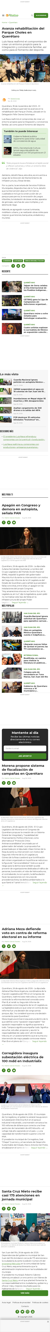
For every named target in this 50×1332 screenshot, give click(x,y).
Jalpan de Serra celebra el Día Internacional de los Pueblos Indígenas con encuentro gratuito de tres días (35, 290)
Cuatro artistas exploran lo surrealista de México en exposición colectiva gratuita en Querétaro (36, 331)
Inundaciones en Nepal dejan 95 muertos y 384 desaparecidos (29, 399)
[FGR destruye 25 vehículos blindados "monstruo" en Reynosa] (6, 419)
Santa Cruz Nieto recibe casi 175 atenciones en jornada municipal (22, 1195)
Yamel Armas (15, 98)
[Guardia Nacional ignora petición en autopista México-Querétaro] (6, 382)
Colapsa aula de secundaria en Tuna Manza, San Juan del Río (36, 674)
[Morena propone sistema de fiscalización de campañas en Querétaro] (25, 801)
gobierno (7, 261)
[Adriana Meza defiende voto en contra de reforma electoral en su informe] (25, 965)
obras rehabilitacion (34, 261)
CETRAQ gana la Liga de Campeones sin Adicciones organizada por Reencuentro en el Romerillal (36, 304)
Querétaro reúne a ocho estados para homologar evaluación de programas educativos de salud (36, 318)
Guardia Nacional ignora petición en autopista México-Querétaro (28, 382)
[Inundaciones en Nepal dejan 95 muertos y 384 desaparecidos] (6, 400)
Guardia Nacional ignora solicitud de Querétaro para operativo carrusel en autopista (36, 619)
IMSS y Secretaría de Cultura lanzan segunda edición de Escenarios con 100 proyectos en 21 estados (29, 151)
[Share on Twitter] (18, 266)
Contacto (25, 1306)
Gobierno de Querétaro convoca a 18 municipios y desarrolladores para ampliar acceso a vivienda (35, 692)
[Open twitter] (22, 1312)
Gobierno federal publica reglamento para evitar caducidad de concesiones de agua (29, 138)
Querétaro (13, 23)
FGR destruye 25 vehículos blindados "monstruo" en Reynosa (26, 419)
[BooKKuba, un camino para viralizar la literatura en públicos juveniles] (12, 659)
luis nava (18, 261)
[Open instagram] (27, 1312)
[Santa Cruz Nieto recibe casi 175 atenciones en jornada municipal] (25, 1227)
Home (4, 23)
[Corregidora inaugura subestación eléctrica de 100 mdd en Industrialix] (25, 1089)
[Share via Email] (23, 266)
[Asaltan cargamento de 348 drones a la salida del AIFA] (6, 410)
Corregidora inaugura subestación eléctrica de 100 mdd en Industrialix (22, 1057)
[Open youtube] (33, 1312)
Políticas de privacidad (21, 1303)
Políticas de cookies (40, 1303)
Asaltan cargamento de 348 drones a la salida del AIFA (27, 409)
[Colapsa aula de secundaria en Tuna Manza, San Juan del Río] (12, 673)
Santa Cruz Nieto (10, 1280)
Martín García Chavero (12, 518)
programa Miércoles (11, 1264)
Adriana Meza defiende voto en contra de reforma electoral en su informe (24, 933)
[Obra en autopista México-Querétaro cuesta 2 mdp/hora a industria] (12, 631)
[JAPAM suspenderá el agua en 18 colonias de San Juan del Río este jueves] (6, 391)
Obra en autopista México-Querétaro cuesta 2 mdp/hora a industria (34, 633)
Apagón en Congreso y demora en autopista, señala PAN (21, 509)
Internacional (31, 655)
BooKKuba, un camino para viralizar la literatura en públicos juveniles (35, 661)
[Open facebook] (17, 1312)
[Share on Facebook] (13, 266)
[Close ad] (48, 1321)
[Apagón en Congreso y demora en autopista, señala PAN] (25, 541)
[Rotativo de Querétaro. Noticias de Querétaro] (18, 15)
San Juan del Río (32, 613)
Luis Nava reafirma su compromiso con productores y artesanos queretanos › (21, 445)
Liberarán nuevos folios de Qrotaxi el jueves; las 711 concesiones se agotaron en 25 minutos (36, 647)
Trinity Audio (23, 90)
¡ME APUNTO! (25, 756)
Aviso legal (6, 1303)
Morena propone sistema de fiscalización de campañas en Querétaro (23, 770)
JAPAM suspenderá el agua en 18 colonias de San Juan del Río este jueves (29, 391)
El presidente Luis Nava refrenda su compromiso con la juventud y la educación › (24, 438)
